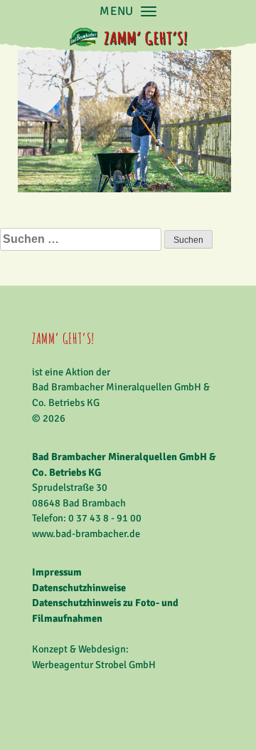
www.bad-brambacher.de (86, 533)
